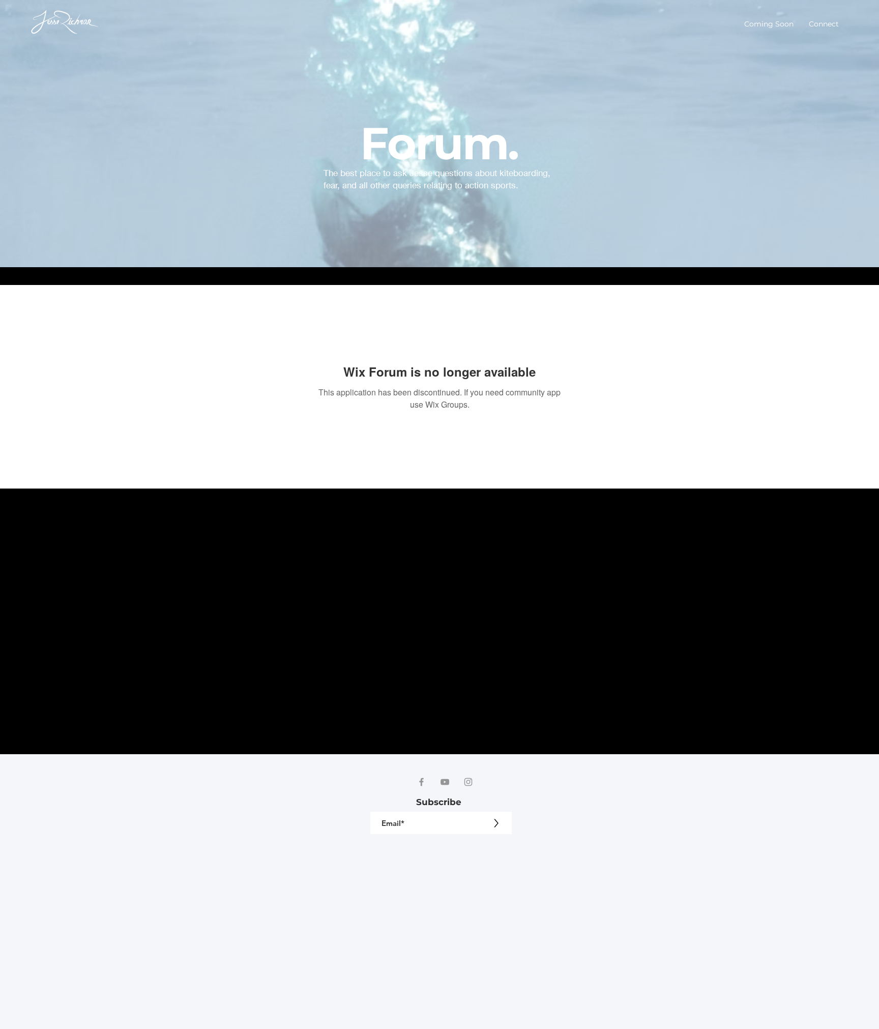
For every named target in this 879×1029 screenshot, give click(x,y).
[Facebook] (421, 782)
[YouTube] (445, 782)
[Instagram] (468, 782)
